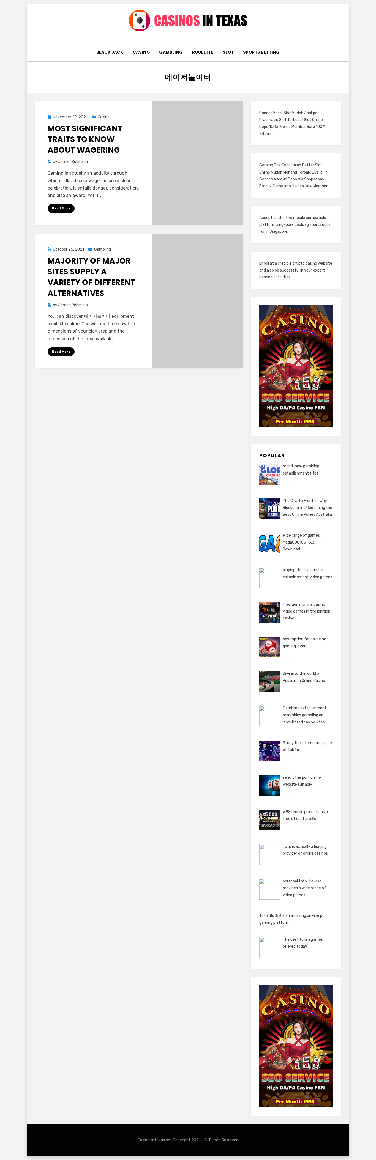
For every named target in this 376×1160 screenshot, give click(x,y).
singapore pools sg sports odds (303, 224)
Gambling (171, 52)
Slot (228, 52)
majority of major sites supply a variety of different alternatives (91, 277)
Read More (61, 208)
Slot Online (313, 119)
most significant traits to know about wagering (85, 139)
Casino (141, 52)
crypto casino (305, 263)
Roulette (202, 52)
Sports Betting (261, 52)
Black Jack (109, 52)
